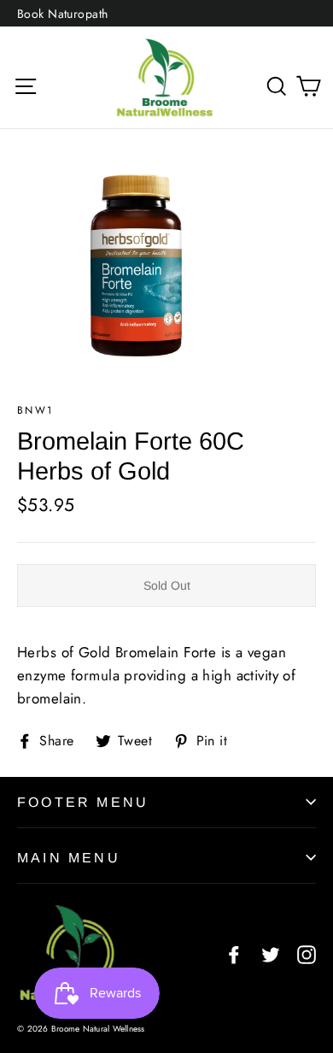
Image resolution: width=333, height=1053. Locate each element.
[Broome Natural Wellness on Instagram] (306, 952)
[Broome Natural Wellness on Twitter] (270, 952)
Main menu (68, 857)
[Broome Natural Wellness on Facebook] (234, 952)
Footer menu (83, 802)
